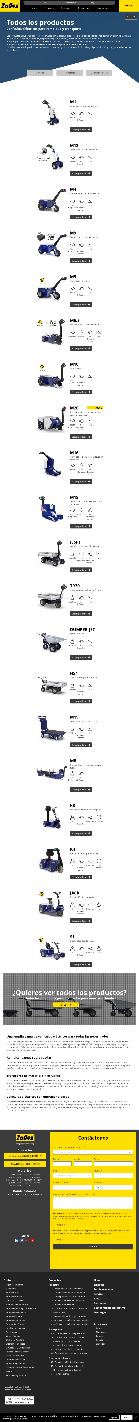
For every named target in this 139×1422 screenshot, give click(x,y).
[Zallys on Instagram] (27, 1240)
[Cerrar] (135, 1417)
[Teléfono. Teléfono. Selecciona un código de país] (98, 1187)
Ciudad (98, 1170)
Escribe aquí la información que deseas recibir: (74, 1194)
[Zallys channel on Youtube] (32, 1240)
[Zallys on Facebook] (21, 1240)
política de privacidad (19, 1418)
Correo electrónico (62, 1182)
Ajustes (114, 1417)
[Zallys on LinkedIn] (16, 1240)
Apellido (78, 1159)
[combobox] (93, 1152)
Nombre (57, 1159)
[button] (83, 8)
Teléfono (98, 1182)
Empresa (99, 1159)
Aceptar (127, 1417)
